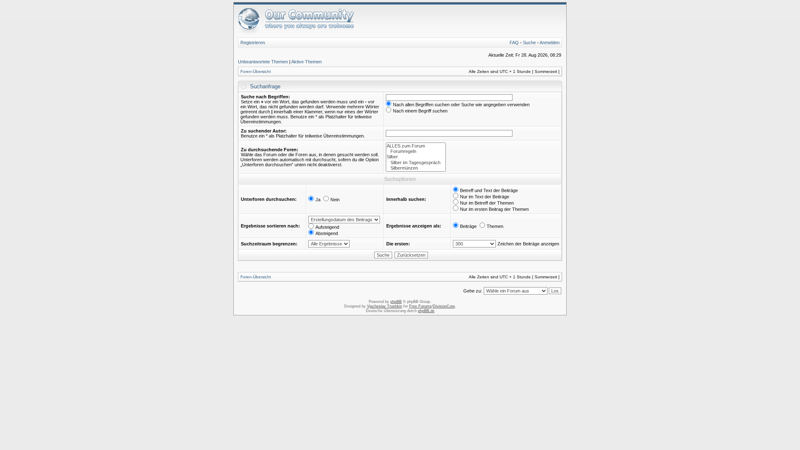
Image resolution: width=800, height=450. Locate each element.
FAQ (514, 42)
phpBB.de (426, 311)
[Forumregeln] (416, 151)
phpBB (396, 302)
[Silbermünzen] (416, 168)
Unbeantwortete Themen (263, 61)
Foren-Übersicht (255, 71)
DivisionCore (444, 306)
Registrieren (252, 42)
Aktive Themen (306, 61)
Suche (529, 42)
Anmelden (550, 42)
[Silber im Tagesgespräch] (416, 162)
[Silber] (416, 157)
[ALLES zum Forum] (416, 146)
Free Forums (420, 306)
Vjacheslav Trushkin (384, 306)
